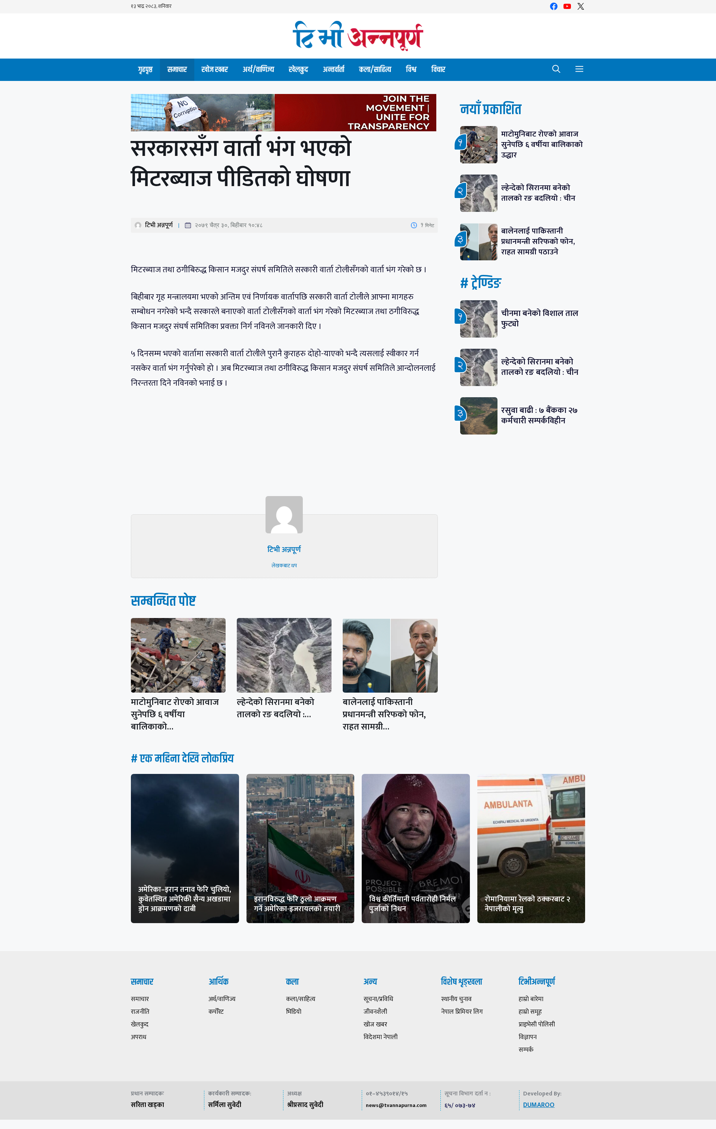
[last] (284, 114)
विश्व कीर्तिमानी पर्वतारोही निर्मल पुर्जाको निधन (412, 904)
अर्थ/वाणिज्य (258, 69)
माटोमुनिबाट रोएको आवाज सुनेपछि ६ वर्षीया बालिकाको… (175, 714)
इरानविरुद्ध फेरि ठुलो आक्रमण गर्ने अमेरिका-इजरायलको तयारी (297, 904)
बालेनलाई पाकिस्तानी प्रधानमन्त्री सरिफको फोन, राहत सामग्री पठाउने (538, 241)
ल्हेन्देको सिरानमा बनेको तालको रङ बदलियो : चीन (538, 193)
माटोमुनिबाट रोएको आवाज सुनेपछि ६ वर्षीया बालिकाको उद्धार (542, 144)
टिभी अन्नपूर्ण (159, 225)
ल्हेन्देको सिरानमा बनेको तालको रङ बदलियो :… (275, 708)
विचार (438, 69)
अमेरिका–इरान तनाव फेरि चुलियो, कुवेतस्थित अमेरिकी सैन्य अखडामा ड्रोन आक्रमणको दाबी (184, 899)
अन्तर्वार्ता (333, 69)
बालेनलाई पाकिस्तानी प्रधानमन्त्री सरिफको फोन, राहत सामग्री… (384, 714)
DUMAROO (539, 1105)
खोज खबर (215, 69)
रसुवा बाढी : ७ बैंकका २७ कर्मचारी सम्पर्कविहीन (539, 416)
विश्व (411, 69)
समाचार (177, 69)
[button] (556, 70)
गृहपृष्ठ (145, 69)
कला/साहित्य (375, 69)
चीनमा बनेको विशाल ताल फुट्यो (539, 319)
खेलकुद (298, 69)
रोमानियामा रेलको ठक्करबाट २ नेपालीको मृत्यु (527, 904)
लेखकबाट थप (284, 565)
